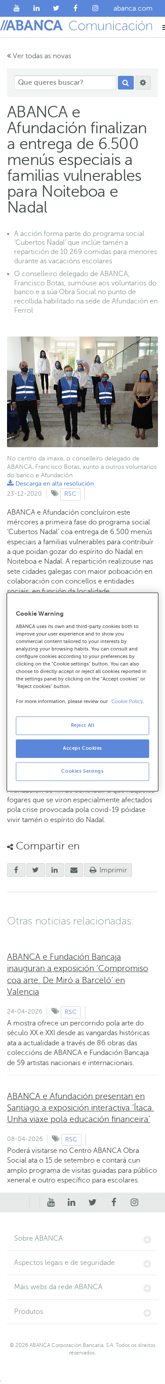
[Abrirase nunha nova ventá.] (16, 870)
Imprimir (112, 870)
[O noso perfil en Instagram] (95, 8)
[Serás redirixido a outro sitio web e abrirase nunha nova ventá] (55, 870)
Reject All (83, 726)
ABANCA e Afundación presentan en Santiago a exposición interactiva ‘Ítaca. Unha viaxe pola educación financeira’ (80, 1108)
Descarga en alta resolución (50, 483)
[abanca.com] (35, 1203)
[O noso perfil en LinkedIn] (37, 8)
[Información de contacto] (24, 1203)
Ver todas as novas (41, 56)
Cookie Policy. (127, 702)
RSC (70, 493)
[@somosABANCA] (56, 8)
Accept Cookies (82, 749)
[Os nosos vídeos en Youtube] (17, 8)
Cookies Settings (82, 771)
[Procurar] (126, 83)
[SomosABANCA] (76, 8)
